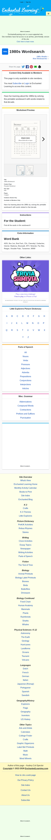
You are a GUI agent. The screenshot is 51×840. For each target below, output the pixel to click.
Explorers (25, 704)
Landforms (25, 648)
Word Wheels (25, 758)
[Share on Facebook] (27, 66)
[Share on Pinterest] (31, 66)
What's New (25, 480)
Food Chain (25, 602)
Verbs (25, 360)
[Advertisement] (25, 24)
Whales (25, 624)
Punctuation (25, 418)
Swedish (25, 695)
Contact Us (25, 790)
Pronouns (25, 364)
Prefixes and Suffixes (25, 414)
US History (25, 719)
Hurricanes (25, 645)
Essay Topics (25, 545)
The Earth (25, 637)
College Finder (25, 736)
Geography (25, 712)
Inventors (26, 715)
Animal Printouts (25, 574)
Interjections (25, 384)
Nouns (25, 356)
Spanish (25, 691)
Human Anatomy (25, 605)
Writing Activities (25, 552)
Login (21, 2)
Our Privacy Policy (25, 780)
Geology (25, 641)
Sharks (25, 621)
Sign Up (28, 2)
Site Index (25, 496)
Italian (25, 680)
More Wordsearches (40, 59)
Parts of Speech (26, 556)
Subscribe (17, 83)
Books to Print (25, 492)
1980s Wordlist (42, 57)
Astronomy (25, 633)
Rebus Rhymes (25, 528)
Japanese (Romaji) (25, 684)
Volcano (25, 660)
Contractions (25, 410)
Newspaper (25, 549)
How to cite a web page (25, 775)
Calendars (25, 732)
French (25, 672)
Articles (25, 388)
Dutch (25, 669)
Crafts (25, 508)
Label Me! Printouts (25, 747)
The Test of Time (25, 565)
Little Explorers (25, 516)
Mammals (25, 609)
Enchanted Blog (25, 499)
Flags (25, 708)
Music (25, 755)
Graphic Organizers (25, 743)
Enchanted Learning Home (25, 484)
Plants (25, 613)
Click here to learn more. (25, 42)
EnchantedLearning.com (36, 768)
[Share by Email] (35, 66)
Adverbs (25, 372)
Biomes (25, 581)
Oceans (25, 652)
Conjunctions (25, 380)
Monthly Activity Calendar (25, 488)
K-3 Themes (25, 512)
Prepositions (25, 376)
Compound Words (26, 406)
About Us (25, 795)
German (25, 676)
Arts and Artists (25, 728)
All (25, 352)
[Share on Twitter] (23, 66)
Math (25, 751)
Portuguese (25, 688)
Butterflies (25, 589)
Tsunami (25, 656)
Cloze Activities (25, 541)
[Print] (39, 66)
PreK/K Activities (25, 525)
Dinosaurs (25, 593)
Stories (25, 532)
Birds (25, 585)
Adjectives (25, 368)
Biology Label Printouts (25, 578)
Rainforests (26, 617)
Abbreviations (25, 402)
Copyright (7, 768)
